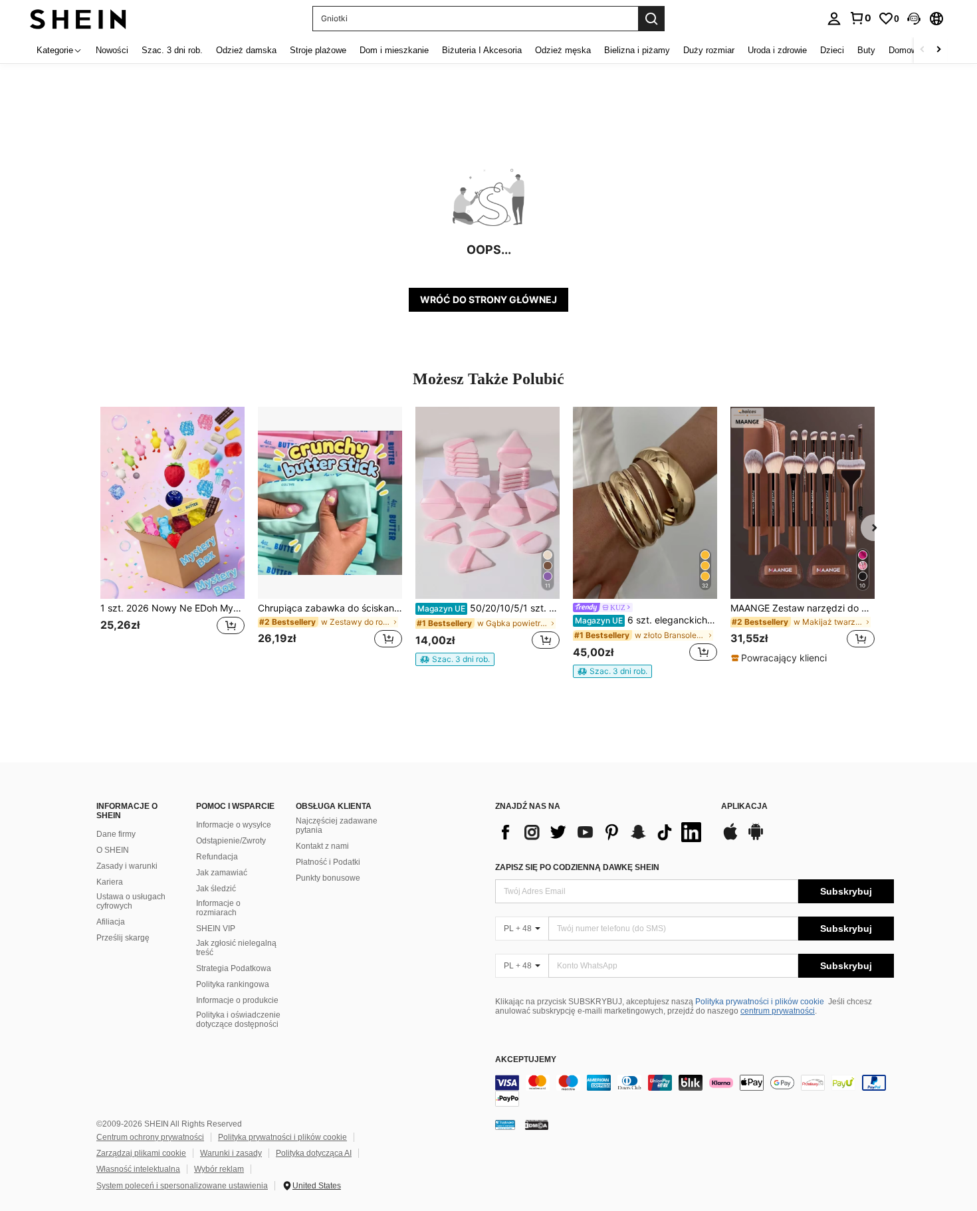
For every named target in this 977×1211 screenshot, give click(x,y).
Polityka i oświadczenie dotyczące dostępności (238, 1019)
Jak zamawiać (221, 872)
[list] (601, 832)
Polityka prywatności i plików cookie (759, 1001)
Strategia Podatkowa (233, 968)
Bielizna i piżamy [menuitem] (637, 50)
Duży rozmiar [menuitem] (708, 50)
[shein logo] (78, 18)
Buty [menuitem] (866, 50)
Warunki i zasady (231, 1153)
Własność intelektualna (138, 1169)
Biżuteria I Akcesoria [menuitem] (482, 50)
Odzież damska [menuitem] (246, 50)
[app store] (730, 838)
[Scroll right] (938, 50)
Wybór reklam (219, 1169)
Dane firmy (116, 834)
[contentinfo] (694, 1091)
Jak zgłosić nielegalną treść (236, 947)
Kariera (109, 882)
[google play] (755, 838)
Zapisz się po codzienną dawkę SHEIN (577, 867)
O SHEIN (112, 850)
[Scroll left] (922, 50)
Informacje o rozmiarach (218, 908)
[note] (454, 659)
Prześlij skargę (123, 937)
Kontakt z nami (322, 846)
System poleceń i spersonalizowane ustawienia (182, 1185)
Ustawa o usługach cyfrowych (130, 901)
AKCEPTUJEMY (525, 1059)
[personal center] (834, 19)
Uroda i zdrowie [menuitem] (777, 50)
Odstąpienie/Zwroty (231, 840)
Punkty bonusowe (328, 878)
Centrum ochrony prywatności (150, 1137)
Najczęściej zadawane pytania (337, 825)
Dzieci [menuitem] (832, 50)
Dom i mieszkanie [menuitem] (394, 50)
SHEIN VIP (215, 928)
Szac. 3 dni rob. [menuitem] (172, 50)
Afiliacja (110, 922)
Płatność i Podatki (328, 862)
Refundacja (217, 856)
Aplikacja (744, 806)
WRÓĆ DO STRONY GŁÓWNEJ (488, 299)
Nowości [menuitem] (112, 50)
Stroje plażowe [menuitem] (318, 50)
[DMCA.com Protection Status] (536, 1124)
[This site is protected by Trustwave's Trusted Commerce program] (505, 1124)
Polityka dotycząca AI (314, 1153)
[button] (914, 19)
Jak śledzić (216, 888)
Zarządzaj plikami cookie (141, 1153)
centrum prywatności (777, 1011)
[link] (860, 18)
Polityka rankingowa (232, 984)
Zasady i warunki (127, 866)
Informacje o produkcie (237, 1000)
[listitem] (172, 535)
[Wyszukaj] (651, 18)
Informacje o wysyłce (233, 824)
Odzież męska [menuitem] (563, 50)
